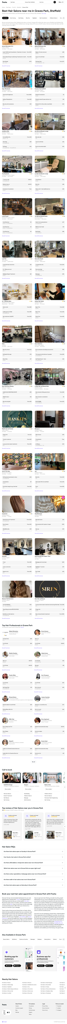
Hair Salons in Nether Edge (7, 984)
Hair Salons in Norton (6, 982)
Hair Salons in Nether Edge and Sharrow (10, 988)
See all (33, 761)
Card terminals (32, 1010)
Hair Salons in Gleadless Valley (47, 991)
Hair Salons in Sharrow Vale (7, 991)
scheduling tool (58, 921)
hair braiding (22, 916)
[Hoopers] (32, 787)
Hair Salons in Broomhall (27, 993)
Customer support (19, 1008)
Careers (17, 1006)
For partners (31, 1006)
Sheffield (19, 7)
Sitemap (17, 1012)
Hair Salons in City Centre (27, 988)
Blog (16, 1010)
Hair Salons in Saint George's (46, 982)
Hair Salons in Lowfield (6, 993)
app (11, 904)
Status (30, 1014)
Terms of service (45, 1008)
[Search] (54, 2)
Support (30, 1012)
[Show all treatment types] (64, 18)
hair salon (26, 901)
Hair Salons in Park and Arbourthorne (48, 988)
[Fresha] (4, 2)
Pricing (30, 1008)
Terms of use (45, 1010)
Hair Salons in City (26, 986)
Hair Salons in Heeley (45, 986)
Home (3, 7)
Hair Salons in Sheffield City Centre (29, 984)
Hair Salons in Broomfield (46, 984)
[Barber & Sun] (52, 787)
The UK (14, 7)
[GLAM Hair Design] (11, 787)
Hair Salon (8, 7)
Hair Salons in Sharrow (26, 982)
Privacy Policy (45, 1006)
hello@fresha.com (58, 923)
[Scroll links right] (64, 987)
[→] (64, 787)
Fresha (18, 899)
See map (44, 13)
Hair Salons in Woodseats (46, 993)
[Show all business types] (64, 939)
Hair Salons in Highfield (6, 986)
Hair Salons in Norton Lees (27, 991)
